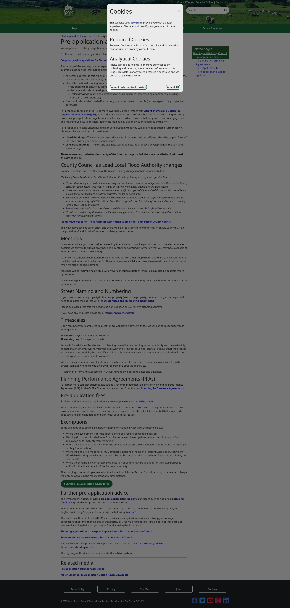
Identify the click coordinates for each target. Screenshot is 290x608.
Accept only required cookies (128, 87)
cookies (135, 22)
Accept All (173, 87)
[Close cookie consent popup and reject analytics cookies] (179, 11)
